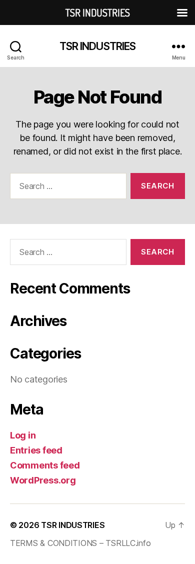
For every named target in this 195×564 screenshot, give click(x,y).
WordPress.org (43, 480)
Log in (23, 435)
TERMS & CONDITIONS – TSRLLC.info (80, 543)
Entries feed (36, 450)
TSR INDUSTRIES (98, 46)
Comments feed (45, 465)
